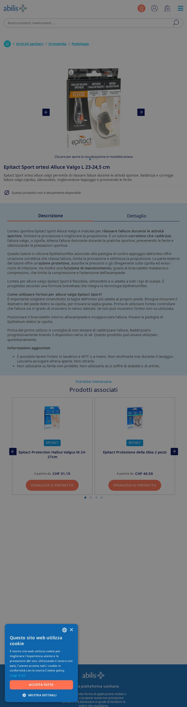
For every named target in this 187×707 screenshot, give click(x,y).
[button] (41, 695)
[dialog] (93, 353)
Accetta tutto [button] (41, 685)
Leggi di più (18, 675)
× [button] (71, 630)
